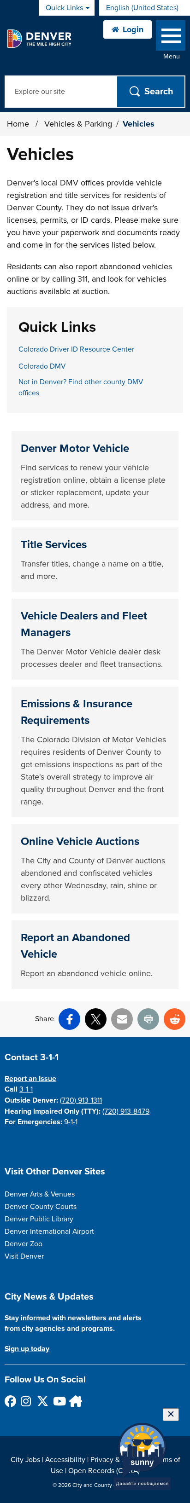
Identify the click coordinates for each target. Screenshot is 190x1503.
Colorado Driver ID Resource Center (76, 349)
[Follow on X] (42, 1401)
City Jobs (25, 1460)
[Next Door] (74, 1401)
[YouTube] (58, 1401)
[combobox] (144, 8)
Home (18, 124)
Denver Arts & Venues (40, 1194)
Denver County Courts (41, 1206)
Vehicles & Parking (78, 124)
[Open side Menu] (170, 37)
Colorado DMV (41, 366)
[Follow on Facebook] (10, 1401)
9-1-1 (70, 1122)
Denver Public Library (39, 1219)
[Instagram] (26, 1401)
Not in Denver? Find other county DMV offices (80, 387)
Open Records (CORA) (104, 1471)
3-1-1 (26, 1089)
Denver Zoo (23, 1244)
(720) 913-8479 (125, 1111)
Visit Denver (24, 1256)
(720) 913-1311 (81, 1100)
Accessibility (65, 1460)
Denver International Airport (49, 1231)
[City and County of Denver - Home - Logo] (39, 38)
